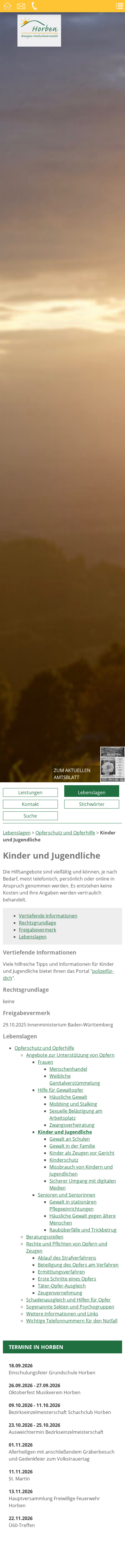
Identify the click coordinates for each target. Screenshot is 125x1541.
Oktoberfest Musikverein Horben (45, 1389)
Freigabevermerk (37, 930)
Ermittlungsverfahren (61, 1272)
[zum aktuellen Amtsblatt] (112, 764)
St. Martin (21, 1475)
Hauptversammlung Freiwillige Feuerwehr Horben (54, 1498)
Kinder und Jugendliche (65, 1132)
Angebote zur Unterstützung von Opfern (70, 1055)
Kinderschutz (63, 1160)
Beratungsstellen (44, 1237)
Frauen (45, 1062)
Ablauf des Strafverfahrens (67, 1258)
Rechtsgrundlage (37, 923)
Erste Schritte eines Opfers (67, 1279)
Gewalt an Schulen (69, 1139)
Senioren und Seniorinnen (66, 1195)
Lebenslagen (92, 792)
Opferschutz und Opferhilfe (65, 833)
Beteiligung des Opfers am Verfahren (78, 1265)
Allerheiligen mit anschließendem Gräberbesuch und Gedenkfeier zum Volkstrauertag (62, 1452)
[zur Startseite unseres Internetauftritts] (39, 37)
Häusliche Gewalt (68, 1097)
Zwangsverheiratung (71, 1125)
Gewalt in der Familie (72, 1146)
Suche (30, 816)
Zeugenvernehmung (60, 1293)
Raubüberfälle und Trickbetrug (83, 1230)
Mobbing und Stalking (73, 1104)
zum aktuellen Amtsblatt (72, 774)
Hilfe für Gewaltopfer (60, 1090)
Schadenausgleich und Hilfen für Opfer (68, 1300)
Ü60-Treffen (22, 1521)
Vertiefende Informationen (48, 916)
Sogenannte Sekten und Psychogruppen (70, 1307)
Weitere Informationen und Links (62, 1314)
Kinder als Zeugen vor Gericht (82, 1153)
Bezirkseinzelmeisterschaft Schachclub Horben (60, 1408)
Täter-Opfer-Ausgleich (62, 1286)
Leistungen (30, 792)
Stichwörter (92, 804)
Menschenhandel (68, 1069)
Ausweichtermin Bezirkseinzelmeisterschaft (56, 1428)
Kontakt (30, 804)
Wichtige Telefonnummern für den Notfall (71, 1321)
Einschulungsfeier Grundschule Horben (52, 1369)
